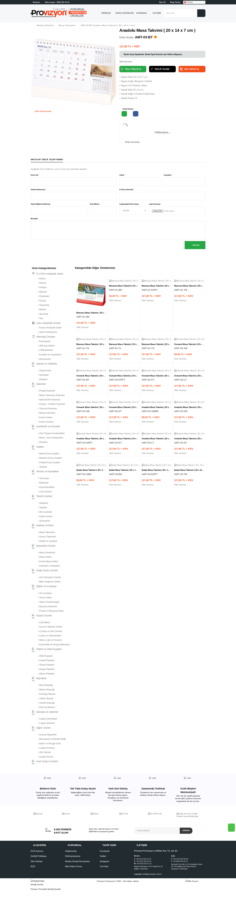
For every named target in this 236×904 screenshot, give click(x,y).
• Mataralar (40, 483)
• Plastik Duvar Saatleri (46, 462)
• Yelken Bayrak (42, 698)
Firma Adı (34, 175)
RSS (33, 866)
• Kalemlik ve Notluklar (46, 566)
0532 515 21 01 (57, 2)
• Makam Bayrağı (43, 689)
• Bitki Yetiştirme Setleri (46, 582)
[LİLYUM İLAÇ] (132, 813)
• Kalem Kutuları (43, 422)
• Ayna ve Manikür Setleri (47, 627)
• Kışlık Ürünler (42, 516)
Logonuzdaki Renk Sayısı (129, 204)
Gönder (196, 245)
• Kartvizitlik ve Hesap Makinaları (51, 644)
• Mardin (39, 309)
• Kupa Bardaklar (43, 487)
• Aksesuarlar (41, 359)
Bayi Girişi (175, 2)
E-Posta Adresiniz (126, 190)
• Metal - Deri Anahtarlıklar (47, 438)
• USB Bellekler (42, 350)
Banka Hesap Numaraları (77, 861)
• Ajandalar (40, 375)
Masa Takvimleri (67, 25)
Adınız (121, 175)
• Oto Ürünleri (41, 752)
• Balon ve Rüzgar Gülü (46, 743)
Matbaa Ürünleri (45, 25)
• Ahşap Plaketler (43, 669)
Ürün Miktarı (94, 204)
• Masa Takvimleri (43, 532)
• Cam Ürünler (42, 491)
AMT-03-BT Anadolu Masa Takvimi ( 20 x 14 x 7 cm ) (108, 25)
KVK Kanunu (37, 851)
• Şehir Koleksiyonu (44, 332)
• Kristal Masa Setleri (45, 561)
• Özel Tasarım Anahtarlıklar (48, 433)
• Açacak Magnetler (44, 734)
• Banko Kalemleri (43, 413)
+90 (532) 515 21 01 (144, 864)
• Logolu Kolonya (43, 748)
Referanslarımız (72, 856)
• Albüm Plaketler (43, 674)
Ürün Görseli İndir (42, 111)
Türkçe (189, 2)
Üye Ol (162, 2)
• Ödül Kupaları (42, 656)
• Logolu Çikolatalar (44, 719)
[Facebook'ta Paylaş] (135, 113)
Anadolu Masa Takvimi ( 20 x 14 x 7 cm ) (161, 407)
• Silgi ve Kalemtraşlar (45, 602)
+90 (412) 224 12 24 (143, 859)
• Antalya (39, 287)
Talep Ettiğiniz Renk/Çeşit (40, 204)
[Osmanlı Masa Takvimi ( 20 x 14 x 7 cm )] (189, 339)
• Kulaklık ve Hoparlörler (46, 354)
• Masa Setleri (41, 557)
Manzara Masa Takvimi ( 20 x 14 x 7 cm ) (95, 313)
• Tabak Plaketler (43, 665)
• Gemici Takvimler (44, 537)
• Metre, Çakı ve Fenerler (47, 640)
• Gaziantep (40, 305)
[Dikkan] (75, 813)
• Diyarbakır (40, 296)
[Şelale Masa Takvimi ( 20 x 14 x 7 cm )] (91, 465)
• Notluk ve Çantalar (44, 541)
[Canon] (46, 813)
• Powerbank (41, 341)
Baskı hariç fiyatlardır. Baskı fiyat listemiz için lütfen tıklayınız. (152, 54)
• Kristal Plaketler (43, 660)
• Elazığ (38, 301)
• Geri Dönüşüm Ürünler (46, 577)
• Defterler (40, 379)
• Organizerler (41, 370)
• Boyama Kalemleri (44, 606)
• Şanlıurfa (40, 314)
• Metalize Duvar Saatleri (47, 458)
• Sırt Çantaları (42, 593)
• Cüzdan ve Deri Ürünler (47, 631)
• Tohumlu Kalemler (44, 408)
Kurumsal (142, 13)
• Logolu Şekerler (43, 723)
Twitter (103, 856)
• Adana (39, 278)
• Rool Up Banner (43, 707)
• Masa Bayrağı (42, 685)
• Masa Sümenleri (43, 552)
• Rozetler (40, 442)
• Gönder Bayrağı (43, 703)
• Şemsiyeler (41, 521)
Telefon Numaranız (38, 190)
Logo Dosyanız (154, 204)
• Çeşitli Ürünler (42, 757)
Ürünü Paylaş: (128, 109)
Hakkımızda (71, 851)
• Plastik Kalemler (43, 391)
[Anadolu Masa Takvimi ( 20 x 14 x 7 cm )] (156, 402)
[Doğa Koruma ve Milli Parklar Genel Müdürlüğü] (161, 815)
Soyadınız (167, 175)
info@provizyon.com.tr (152, 874)
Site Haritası (36, 861)
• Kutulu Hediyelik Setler (47, 327)
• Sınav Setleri (42, 597)
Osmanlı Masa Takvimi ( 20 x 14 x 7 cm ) (193, 344)
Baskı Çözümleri (125, 13)
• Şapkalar (40, 503)
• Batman (39, 292)
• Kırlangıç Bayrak (43, 694)
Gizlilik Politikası (39, 856)
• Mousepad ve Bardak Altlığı (49, 739)
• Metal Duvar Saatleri (45, 453)
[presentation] (32, 815)
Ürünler (106, 13)
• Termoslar (40, 478)
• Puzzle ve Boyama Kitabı (48, 611)
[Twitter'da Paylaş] (147, 113)
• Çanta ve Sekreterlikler (46, 635)
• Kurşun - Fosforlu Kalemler (48, 404)
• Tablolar (39, 467)
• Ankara (39, 283)
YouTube (104, 866)
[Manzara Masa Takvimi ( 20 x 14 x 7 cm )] (91, 294)
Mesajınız (34, 219)
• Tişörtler (39, 507)
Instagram (104, 861)
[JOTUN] (104, 813)
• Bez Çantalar (42, 512)
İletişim (157, 13)
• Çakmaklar (41, 622)
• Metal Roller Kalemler (46, 399)
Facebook (104, 851)
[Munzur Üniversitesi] (190, 813)
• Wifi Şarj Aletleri (43, 346)
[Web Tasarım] (195, 881)
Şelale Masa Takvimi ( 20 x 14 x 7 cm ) (94, 470)
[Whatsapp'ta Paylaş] (124, 113)
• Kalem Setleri (42, 417)
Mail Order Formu (73, 866)
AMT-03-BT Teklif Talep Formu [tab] (47, 159)
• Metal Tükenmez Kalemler (48, 395)
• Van (37, 318)
